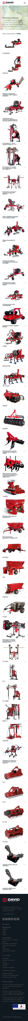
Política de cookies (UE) (10, 977)
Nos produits (11, 34)
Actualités (5, 964)
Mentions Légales (8, 973)
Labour (5, 942)
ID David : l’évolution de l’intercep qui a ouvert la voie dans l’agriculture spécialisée (13, 986)
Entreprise (6, 958)
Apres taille (6, 949)
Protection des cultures (9, 945)
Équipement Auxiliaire (9, 951)
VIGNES (5, 929)
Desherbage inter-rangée (10, 940)
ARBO (4, 933)
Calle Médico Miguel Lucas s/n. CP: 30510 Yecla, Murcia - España (12, 908)
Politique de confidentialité (10, 975)
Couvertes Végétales (9, 967)
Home (4, 34)
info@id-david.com (8, 911)
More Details (14, 43)
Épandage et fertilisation (10, 943)
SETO (4, 931)
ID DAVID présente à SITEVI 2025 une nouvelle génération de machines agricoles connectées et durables (13, 999)
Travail (4, 962)
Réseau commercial (8, 960)
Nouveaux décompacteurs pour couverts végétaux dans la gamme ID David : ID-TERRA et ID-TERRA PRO (13, 993)
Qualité (5, 966)
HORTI (4, 935)
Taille (4, 947)
